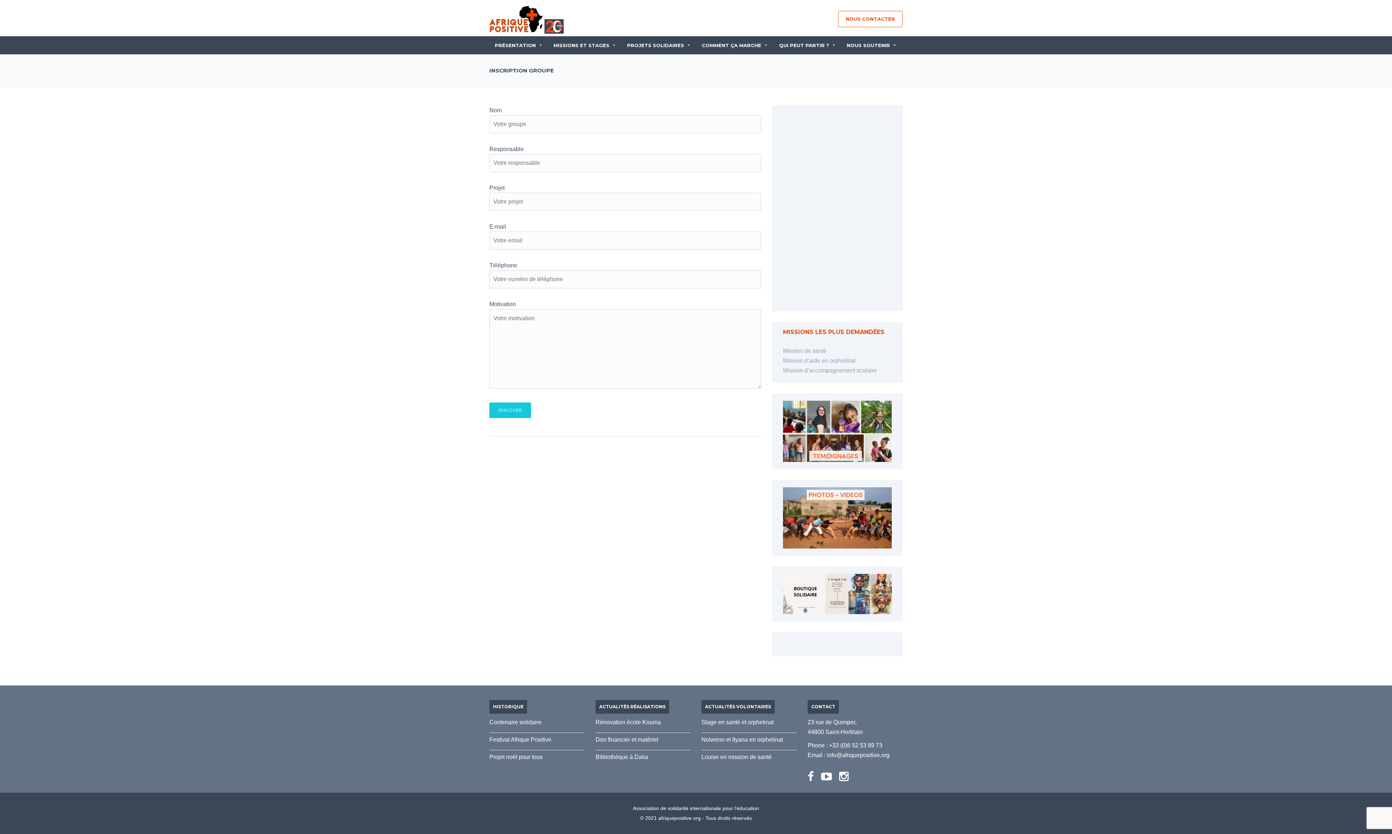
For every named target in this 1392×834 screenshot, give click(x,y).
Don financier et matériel (627, 740)
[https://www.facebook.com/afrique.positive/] (811, 777)
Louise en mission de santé (736, 757)
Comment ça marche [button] (731, 45)
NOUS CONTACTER (870, 19)
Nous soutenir (868, 45)
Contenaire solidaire (515, 722)
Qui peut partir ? (804, 45)
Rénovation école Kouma (628, 722)
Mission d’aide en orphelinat (819, 361)
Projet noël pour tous (516, 757)
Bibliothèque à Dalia (622, 757)
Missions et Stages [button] (581, 45)
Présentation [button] (515, 45)
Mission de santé (804, 351)
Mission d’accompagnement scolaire (830, 370)
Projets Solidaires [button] (655, 45)
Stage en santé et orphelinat (737, 722)
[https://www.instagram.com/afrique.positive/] (844, 777)
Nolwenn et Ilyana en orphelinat (742, 740)
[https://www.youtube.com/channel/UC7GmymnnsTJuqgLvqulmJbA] (826, 777)
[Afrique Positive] (516, 19)
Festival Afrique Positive (520, 740)
